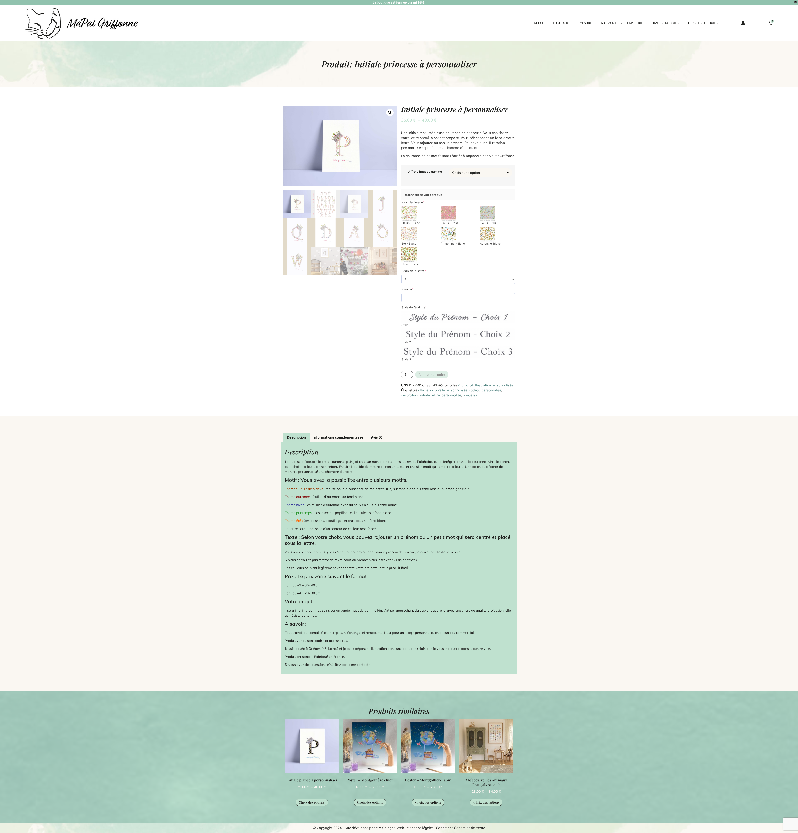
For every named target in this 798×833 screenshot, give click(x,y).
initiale (424, 395)
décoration (409, 395)
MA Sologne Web (390, 828)
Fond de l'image (412, 202)
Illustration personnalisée (493, 385)
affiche (423, 390)
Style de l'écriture (414, 307)
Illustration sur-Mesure (571, 23)
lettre (435, 395)
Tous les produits (703, 23)
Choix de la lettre (413, 271)
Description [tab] (296, 437)
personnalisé (451, 395)
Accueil (540, 23)
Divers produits (665, 23)
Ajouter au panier (432, 374)
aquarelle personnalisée (448, 390)
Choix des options (312, 802)
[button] (390, 112)
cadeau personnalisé (485, 390)
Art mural (609, 23)
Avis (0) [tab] (377, 437)
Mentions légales (419, 828)
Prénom (407, 289)
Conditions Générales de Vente (460, 828)
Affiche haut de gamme (425, 171)
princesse (470, 395)
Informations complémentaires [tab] (338, 437)
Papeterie (635, 23)
